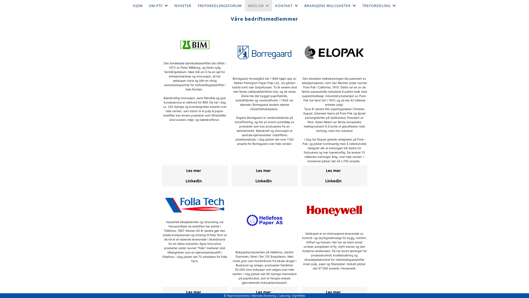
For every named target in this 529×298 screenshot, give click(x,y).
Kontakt (284, 5)
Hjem (138, 5)
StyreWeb (298, 296)
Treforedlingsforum (220, 5)
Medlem (256, 5)
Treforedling (376, 5)
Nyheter (182, 5)
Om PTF (156, 5)
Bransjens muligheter (327, 5)
